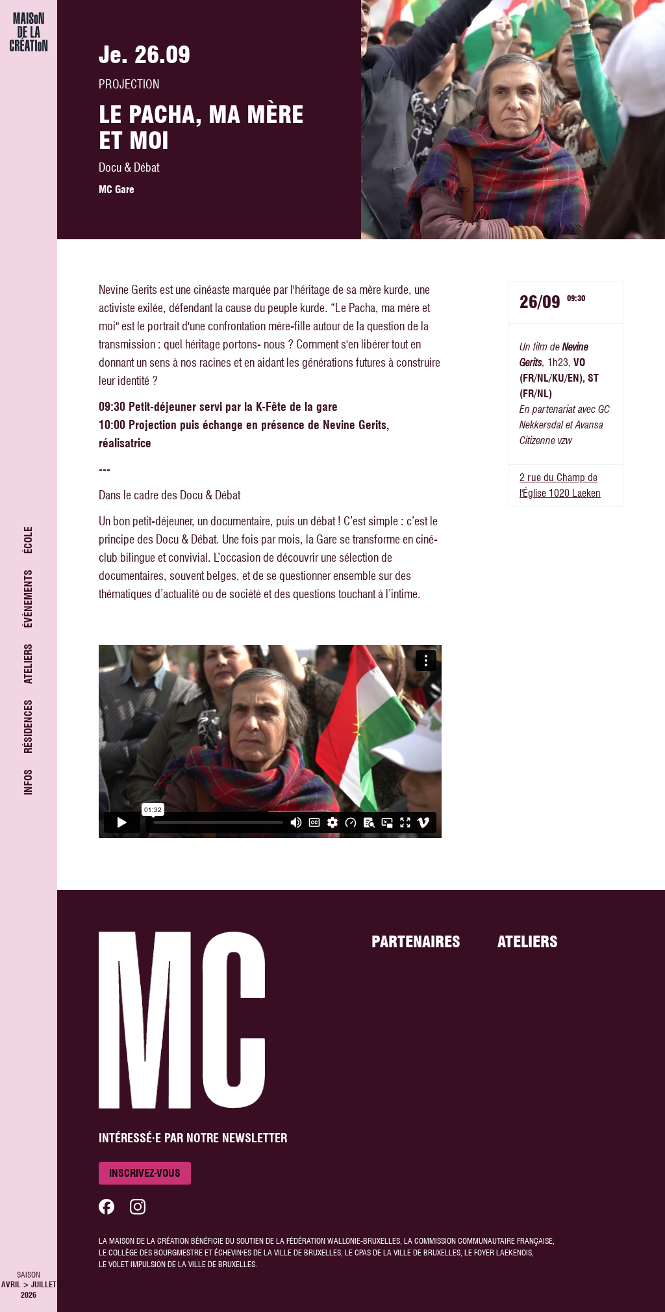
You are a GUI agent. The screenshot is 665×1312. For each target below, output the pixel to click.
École (28, 540)
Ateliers (28, 664)
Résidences (28, 727)
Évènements (28, 599)
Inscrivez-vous (145, 1173)
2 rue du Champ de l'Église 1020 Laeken (560, 485)
